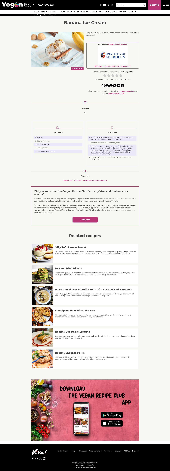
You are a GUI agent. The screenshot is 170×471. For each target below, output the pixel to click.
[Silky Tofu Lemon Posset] (43, 262)
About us (97, 12)
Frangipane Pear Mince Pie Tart (75, 310)
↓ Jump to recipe (77, 68)
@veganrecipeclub (116, 93)
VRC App (122, 12)
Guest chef (67, 180)
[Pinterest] (118, 85)
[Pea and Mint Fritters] (43, 283)
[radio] (105, 76)
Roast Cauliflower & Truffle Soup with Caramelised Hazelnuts (93, 289)
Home (34, 15)
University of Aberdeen (117, 44)
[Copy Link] (114, 85)
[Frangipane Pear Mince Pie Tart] (43, 325)
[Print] (122, 85)
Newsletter (111, 12)
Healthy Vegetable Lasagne (72, 331)
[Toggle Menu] (167, 5)
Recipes (40, 15)
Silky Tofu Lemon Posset (70, 247)
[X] (107, 85)
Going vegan (66, 12)
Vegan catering (81, 12)
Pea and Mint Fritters (68, 268)
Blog (53, 12)
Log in (133, 12)
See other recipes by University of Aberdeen (113, 66)
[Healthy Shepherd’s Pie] (43, 368)
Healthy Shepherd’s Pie (70, 352)
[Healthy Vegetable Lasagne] (43, 347)
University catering (91, 180)
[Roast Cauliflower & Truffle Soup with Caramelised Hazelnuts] (43, 304)
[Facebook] (103, 85)
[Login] (164, 5)
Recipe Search (40, 12)
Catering (103, 180)
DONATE (154, 5)
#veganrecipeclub (126, 91)
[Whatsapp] (111, 85)
